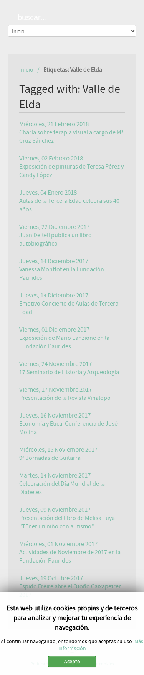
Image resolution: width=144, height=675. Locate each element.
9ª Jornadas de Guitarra (50, 457)
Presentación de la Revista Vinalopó (65, 397)
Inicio (26, 69)
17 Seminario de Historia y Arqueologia (69, 372)
